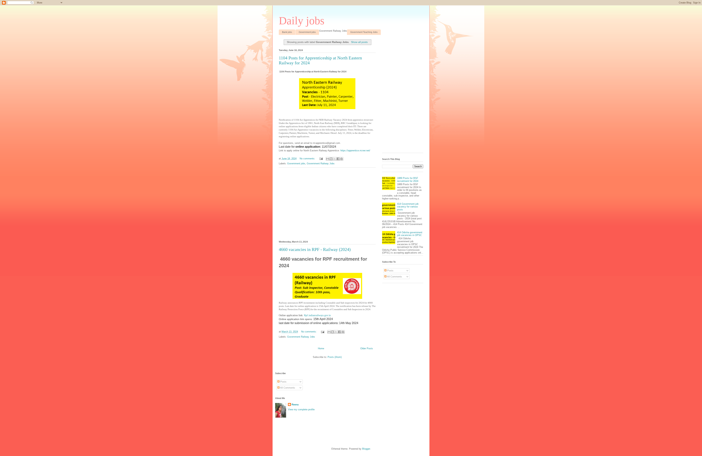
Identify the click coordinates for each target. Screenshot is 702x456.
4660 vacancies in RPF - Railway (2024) (315, 249)
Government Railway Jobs (321, 163)
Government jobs (307, 32)
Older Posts (366, 348)
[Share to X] (334, 159)
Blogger (366, 448)
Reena (295, 404)
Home (321, 348)
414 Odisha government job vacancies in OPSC (409, 234)
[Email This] (327, 159)
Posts (389, 270)
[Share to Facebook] (338, 159)
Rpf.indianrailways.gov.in (317, 315)
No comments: (308, 158)
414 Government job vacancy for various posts (407, 207)
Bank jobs (287, 32)
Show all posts (359, 42)
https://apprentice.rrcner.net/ (355, 150)
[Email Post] (321, 158)
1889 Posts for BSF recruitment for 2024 (407, 179)
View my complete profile (301, 409)
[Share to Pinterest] (341, 159)
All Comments (394, 276)
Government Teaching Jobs (364, 32)
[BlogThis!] (331, 159)
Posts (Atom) (335, 357)
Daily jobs (301, 21)
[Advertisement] (327, 203)
